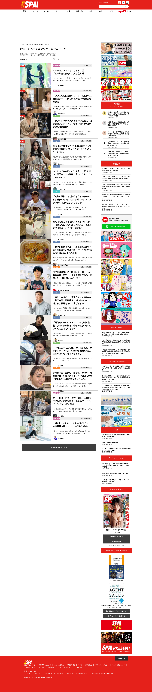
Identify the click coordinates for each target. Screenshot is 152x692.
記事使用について (53, 667)
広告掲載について (29, 665)
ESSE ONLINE (48, 673)
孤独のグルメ (70, 673)
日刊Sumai (59, 673)
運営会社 (42, 667)
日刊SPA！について (45, 665)
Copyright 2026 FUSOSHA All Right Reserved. (38, 677)
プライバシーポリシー (102, 665)
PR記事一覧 (71, 665)
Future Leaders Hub (107, 673)
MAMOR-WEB (82, 673)
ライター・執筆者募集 (85, 665)
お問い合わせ (66, 667)
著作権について (31, 667)
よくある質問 (78, 667)
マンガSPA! (94, 673)
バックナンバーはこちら (116, 545)
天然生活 (37, 673)
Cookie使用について (118, 665)
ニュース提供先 (59, 665)
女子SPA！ (27, 673)
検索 (127, 6)
